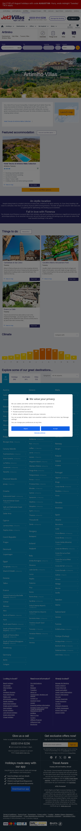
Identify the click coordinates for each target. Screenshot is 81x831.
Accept (55, 428)
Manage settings (39, 433)
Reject (26, 428)
